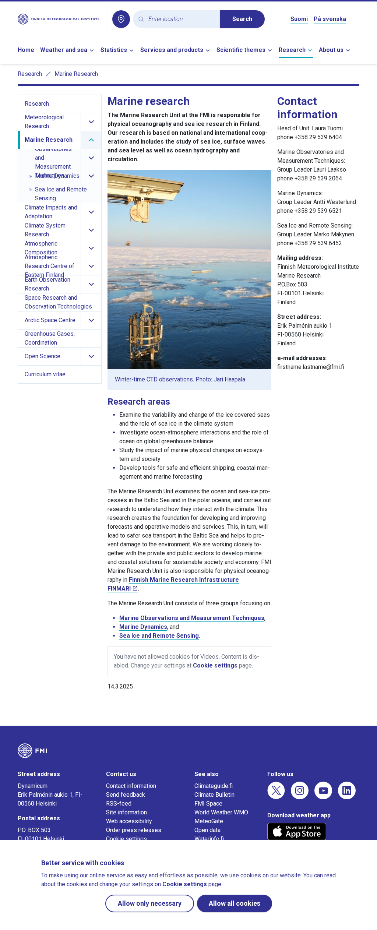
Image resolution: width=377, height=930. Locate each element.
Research (292, 49)
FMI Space (208, 803)
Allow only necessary (150, 903)
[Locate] (121, 19)
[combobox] (181, 19)
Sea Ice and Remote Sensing (159, 635)
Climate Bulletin (214, 794)
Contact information (131, 785)
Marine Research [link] (76, 73)
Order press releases (133, 830)
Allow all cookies (234, 903)
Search (242, 18)
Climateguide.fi (213, 785)
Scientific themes (240, 49)
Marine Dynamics (143, 626)
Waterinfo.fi (209, 838)
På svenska (330, 18)
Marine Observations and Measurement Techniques (191, 617)
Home (26, 49)
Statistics (114, 49)
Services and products (171, 49)
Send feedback (125, 794)
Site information (126, 812)
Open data (207, 830)
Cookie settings (215, 665)
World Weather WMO (221, 812)
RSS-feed (118, 803)
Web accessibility (129, 821)
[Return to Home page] (59, 19)
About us (331, 49)
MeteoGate (208, 821)
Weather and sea (63, 49)
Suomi (299, 18)
